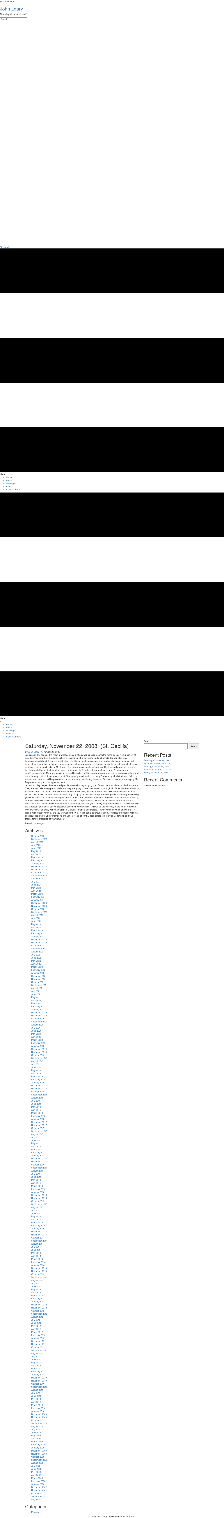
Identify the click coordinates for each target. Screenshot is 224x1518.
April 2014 (36, 1255)
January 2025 (37, 863)
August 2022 (37, 951)
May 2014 (36, 1252)
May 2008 (36, 1471)
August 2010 (37, 1389)
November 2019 (39, 1051)
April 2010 (36, 1401)
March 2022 (37, 966)
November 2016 (39, 1161)
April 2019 (36, 1073)
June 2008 (36, 1468)
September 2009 (39, 1423)
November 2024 (39, 869)
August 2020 (37, 1024)
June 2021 (36, 994)
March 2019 (37, 1076)
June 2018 (36, 1103)
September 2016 (39, 1167)
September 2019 (39, 1058)
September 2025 (39, 838)
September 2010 (39, 1386)
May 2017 (36, 1143)
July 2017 (36, 1137)
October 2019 (37, 1055)
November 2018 (39, 1088)
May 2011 (36, 1362)
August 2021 (37, 988)
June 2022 (36, 957)
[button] (5, 246)
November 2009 (39, 1417)
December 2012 (39, 1304)
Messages (40, 823)
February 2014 (38, 1261)
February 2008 (38, 1481)
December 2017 (39, 1121)
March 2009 (37, 1441)
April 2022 (36, 963)
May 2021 (36, 997)
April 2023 (36, 927)
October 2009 (37, 1420)
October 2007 (37, 1493)
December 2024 (39, 866)
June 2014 (36, 1249)
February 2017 (38, 1152)
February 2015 (38, 1225)
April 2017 (36, 1146)
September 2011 (39, 1350)
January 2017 (37, 1155)
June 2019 (36, 1067)
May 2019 (36, 1070)
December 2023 (39, 902)
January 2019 (37, 1082)
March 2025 (37, 857)
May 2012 (36, 1325)
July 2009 (36, 1429)
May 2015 (36, 1216)
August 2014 (37, 1243)
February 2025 (38, 860)
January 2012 (37, 1338)
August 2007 (37, 1499)
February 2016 (38, 1188)
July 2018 (36, 1100)
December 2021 (39, 975)
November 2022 (39, 942)
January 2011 (37, 1374)
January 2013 (37, 1301)
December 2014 (39, 1231)
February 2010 (38, 1408)
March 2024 (37, 893)
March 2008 (37, 1478)
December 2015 (39, 1195)
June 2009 (36, 1432)
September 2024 (39, 875)
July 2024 (36, 881)
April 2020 (36, 1036)
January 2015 (37, 1228)
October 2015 (37, 1201)
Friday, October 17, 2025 (156, 772)
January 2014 (37, 1264)
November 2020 (39, 1015)
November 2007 (39, 1490)
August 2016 (37, 1170)
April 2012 (36, 1328)
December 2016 (39, 1158)
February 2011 (38, 1371)
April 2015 (36, 1219)
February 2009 (38, 1444)
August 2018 (37, 1097)
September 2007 (39, 1496)
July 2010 (36, 1392)
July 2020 (36, 1027)
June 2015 (36, 1213)
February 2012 (38, 1334)
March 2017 (37, 1149)
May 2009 (36, 1435)
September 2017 (39, 1131)
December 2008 (39, 1450)
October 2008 (37, 1456)
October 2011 (37, 1347)
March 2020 (37, 1039)
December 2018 (39, 1085)
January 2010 (37, 1411)
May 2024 (36, 887)
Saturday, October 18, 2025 (157, 769)
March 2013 (37, 1295)
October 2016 (37, 1164)
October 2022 (37, 945)
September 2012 (39, 1313)
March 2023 (37, 930)
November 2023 (39, 905)
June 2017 (36, 1140)
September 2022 (39, 948)
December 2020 (39, 1012)
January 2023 (37, 936)
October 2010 (37, 1383)
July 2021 (36, 991)
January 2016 (37, 1191)
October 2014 (37, 1237)
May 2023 (36, 924)
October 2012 (37, 1310)
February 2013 (38, 1298)
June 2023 (36, 921)
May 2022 (36, 960)
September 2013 (39, 1277)
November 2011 (39, 1344)
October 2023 (37, 908)
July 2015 (36, 1210)
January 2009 (37, 1447)
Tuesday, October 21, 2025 (157, 760)
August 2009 (37, 1426)
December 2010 (39, 1377)
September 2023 (39, 912)
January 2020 (37, 1045)
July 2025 (36, 845)
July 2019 (36, 1064)
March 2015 (37, 1222)
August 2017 (37, 1134)
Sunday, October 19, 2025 (156, 766)
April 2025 (36, 854)
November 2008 (39, 1453)
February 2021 (38, 1006)
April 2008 (36, 1474)
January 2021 (37, 1009)
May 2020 (36, 1033)
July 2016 (36, 1173)
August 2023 (37, 915)
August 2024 (37, 878)
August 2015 (37, 1207)
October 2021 (37, 981)
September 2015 (39, 1204)
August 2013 (37, 1280)
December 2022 (39, 939)
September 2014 (39, 1240)
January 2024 (37, 899)
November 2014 (39, 1234)
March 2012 (37, 1331)
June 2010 (36, 1395)
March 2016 (37, 1185)
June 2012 (36, 1322)
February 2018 (38, 1115)
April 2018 (36, 1109)
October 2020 (37, 1018)
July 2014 (36, 1246)
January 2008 (37, 1484)
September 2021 (39, 985)
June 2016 (36, 1176)
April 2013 (36, 1292)
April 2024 (36, 890)
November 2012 (39, 1307)
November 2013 (39, 1271)
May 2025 (36, 851)
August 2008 (37, 1462)
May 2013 (36, 1289)
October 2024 (37, 872)
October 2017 (37, 1128)
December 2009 (39, 1414)
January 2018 (37, 1118)
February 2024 (38, 896)
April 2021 (36, 1000)
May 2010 (36, 1398)
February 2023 (38, 933)
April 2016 (36, 1182)
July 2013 (36, 1283)
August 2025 (37, 842)
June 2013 (36, 1286)
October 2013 (37, 1274)
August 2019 (37, 1061)
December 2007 (39, 1487)
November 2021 (39, 978)
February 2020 (38, 1042)
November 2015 (39, 1198)
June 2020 (36, 1030)
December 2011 (39, 1341)
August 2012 (37, 1316)
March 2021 (37, 1003)
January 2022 (37, 972)
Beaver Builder (128, 1516)
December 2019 (39, 1048)
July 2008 (36, 1465)
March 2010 (37, 1404)
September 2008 (39, 1459)
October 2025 (37, 835)
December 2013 (39, 1268)
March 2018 (37, 1112)
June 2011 (36, 1359)
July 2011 (36, 1356)
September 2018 (39, 1094)
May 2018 (36, 1106)
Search (147, 741)
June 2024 (36, 884)
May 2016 (36, 1179)
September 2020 (39, 1021)
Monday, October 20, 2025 (157, 763)
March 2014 (37, 1258)
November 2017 (39, 1125)
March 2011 (37, 1368)
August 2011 (37, 1353)
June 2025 (36, 848)
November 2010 (39, 1380)
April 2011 (36, 1365)
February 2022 (38, 969)
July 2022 (36, 954)
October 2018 (37, 1091)
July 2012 (36, 1319)
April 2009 (36, 1438)
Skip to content (7, 1)
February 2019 (38, 1079)
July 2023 (36, 918)
